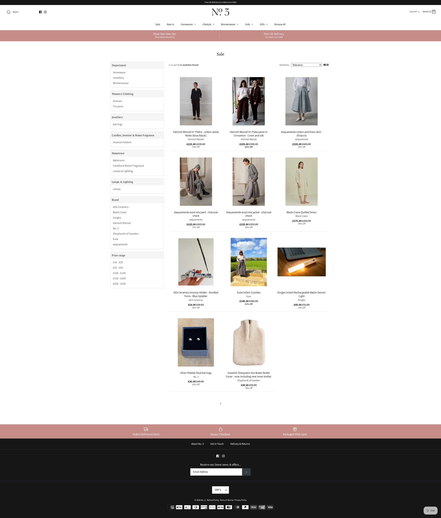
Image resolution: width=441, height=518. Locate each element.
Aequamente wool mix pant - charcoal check (196, 214)
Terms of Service (226, 500)
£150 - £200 (119, 278)
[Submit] (246, 472)
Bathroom (119, 160)
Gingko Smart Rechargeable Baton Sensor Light (301, 294)
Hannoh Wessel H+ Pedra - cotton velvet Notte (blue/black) (196, 133)
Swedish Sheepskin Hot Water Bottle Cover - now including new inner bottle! (248, 374)
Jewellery (118, 78)
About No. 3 (197, 444)
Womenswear (229, 24)
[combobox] (21, 12)
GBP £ (218, 490)
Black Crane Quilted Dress (301, 212)
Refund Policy (212, 500)
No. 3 (116, 228)
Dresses (117, 101)
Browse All (280, 24)
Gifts (264, 24)
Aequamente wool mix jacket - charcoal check (248, 214)
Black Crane (119, 212)
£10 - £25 (118, 262)
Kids (249, 24)
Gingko (117, 218)
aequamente (120, 244)
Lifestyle (208, 24)
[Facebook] (40, 12)
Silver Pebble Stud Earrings (196, 373)
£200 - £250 (119, 284)
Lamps (117, 189)
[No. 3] (220, 12)
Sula (115, 239)
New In (170, 24)
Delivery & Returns (240, 444)
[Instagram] (45, 12)
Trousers (118, 106)
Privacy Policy (240, 500)
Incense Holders (122, 142)
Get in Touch (217, 444)
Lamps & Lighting (123, 171)
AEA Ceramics (121, 207)
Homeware (188, 24)
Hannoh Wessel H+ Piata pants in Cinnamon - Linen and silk (249, 133)
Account (413, 11)
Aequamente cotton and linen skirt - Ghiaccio (301, 133)
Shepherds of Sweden (126, 234)
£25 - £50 (118, 268)
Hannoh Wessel (122, 223)
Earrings (117, 124)
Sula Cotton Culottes (249, 292)
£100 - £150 (119, 273)
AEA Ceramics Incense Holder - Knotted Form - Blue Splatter (195, 294)
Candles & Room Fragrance (128, 166)
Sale (157, 24)
